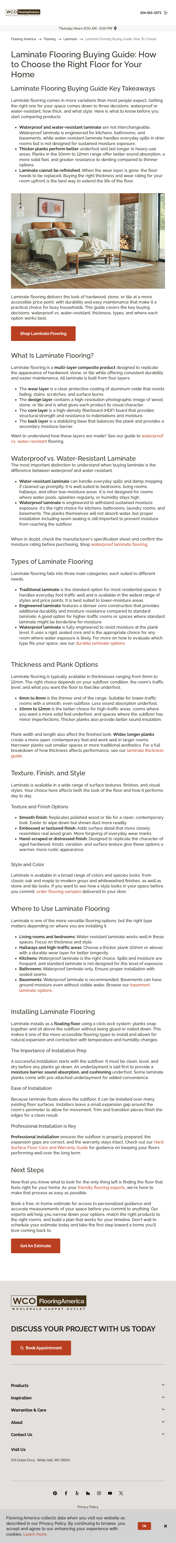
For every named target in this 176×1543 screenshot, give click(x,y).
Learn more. (35, 1534)
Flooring (50, 39)
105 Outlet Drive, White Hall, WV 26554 (40, 1460)
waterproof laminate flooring (119, 544)
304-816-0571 (150, 13)
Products (20, 1385)
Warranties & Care (28, 1410)
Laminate (70, 39)
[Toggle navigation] (165, 12)
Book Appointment (44, 1347)
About (17, 1422)
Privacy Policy (87, 1507)
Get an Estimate (35, 1245)
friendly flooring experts (101, 1187)
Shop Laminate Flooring (43, 333)
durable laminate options (100, 643)
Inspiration (21, 1397)
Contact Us (21, 1434)
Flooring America (23, 39)
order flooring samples (58, 891)
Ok (144, 1526)
